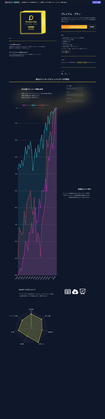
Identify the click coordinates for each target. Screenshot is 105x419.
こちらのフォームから (82, 62)
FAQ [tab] (10, 38)
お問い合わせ (64, 2)
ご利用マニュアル (44, 2)
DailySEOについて (26, 2)
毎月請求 (92, 27)
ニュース (58, 2)
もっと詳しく (65, 51)
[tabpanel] (33, 50)
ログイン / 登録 (96, 2)
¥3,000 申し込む (74, 27)
